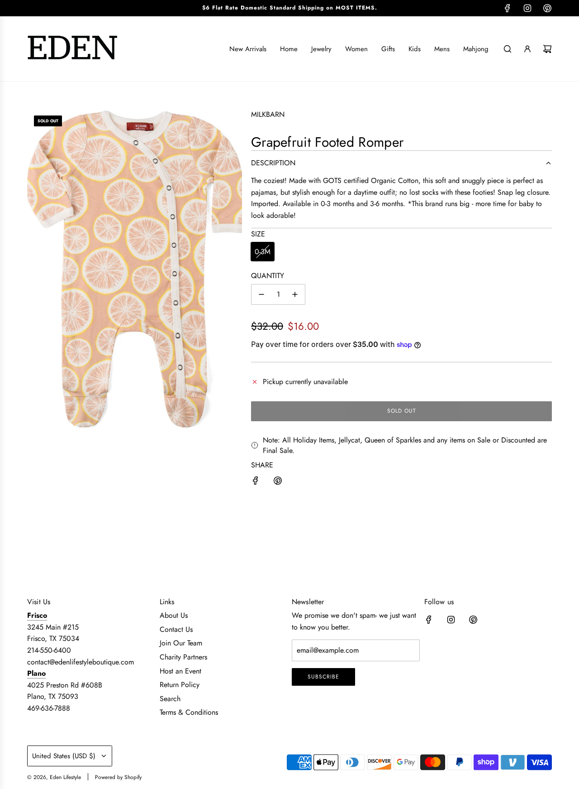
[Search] (507, 49)
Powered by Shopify (118, 777)
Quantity (267, 275)
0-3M (263, 251)
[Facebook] (507, 8)
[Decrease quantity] (261, 294)
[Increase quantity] (295, 294)
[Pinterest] (547, 8)
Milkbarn (268, 114)
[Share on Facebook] (256, 482)
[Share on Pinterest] (278, 482)
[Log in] (527, 49)
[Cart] (547, 49)
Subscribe (323, 677)
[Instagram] (527, 8)
